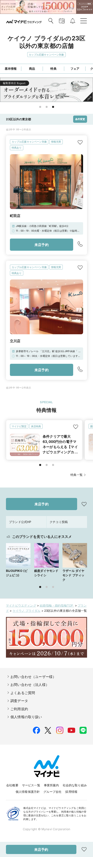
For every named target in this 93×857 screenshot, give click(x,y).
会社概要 (12, 785)
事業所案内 (51, 785)
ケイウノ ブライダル (27, 610)
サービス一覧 (31, 785)
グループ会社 (52, 792)
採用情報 (71, 792)
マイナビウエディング (21, 605)
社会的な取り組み (75, 785)
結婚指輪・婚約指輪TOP (57, 605)
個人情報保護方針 (28, 792)
